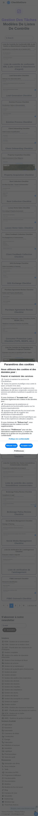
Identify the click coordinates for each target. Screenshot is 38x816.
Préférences (19, 451)
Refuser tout (11, 446)
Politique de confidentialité (19, 439)
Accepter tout (26, 446)
